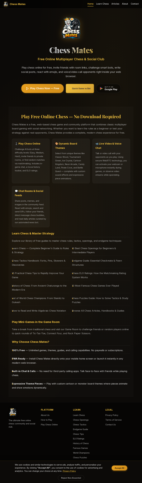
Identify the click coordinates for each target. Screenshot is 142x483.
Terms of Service (113, 420)
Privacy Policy (111, 415)
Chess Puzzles (80, 457)
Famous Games (80, 448)
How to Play (46, 420)
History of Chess (81, 443)
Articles (115, 4)
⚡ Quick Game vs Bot (80, 88)
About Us (45, 415)
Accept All (119, 468)
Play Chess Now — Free (44, 88)
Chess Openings (81, 420)
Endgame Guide (80, 429)
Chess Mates (18, 4)
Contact (135, 4)
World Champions (81, 453)
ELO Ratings (78, 438)
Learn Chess (102, 4)
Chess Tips (78, 434)
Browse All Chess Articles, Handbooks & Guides (98, 310)
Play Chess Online (49, 424)
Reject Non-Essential (71, 478)
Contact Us (110, 424)
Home (90, 4)
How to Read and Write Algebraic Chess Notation (39, 310)
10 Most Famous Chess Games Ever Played (95, 285)
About (125, 4)
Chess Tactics (79, 424)
